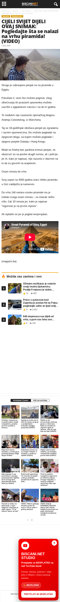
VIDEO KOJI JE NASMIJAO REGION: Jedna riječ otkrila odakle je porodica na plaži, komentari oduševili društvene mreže (49, 509)
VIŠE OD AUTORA (40, 400)
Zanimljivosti (26, 11)
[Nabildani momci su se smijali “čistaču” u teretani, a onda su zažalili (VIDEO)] (30, 441)
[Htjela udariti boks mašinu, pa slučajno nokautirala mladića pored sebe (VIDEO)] (49, 441)
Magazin (16, 11)
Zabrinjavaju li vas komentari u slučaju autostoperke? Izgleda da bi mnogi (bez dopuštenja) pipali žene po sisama (10, 478)
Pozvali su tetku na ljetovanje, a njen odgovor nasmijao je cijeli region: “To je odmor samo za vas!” (10, 507)
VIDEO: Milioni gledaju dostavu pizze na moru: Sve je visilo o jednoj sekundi (30, 506)
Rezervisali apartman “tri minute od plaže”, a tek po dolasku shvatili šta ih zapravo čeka (29, 478)
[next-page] (31, 520)
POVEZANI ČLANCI (20, 400)
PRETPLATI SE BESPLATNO (38, 594)
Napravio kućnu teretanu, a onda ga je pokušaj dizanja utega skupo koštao (10, 452)
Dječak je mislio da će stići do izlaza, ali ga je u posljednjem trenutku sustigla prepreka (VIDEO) (29, 424)
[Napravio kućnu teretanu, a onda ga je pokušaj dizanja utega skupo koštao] (11, 441)
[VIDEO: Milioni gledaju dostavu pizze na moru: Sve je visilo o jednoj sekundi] (30, 495)
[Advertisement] (30, 360)
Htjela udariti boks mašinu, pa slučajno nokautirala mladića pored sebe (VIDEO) (48, 452)
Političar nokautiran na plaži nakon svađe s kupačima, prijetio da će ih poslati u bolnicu (10, 424)
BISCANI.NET (16, 594)
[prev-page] (28, 520)
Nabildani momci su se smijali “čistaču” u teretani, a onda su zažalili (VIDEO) (29, 452)
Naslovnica (6, 11)
